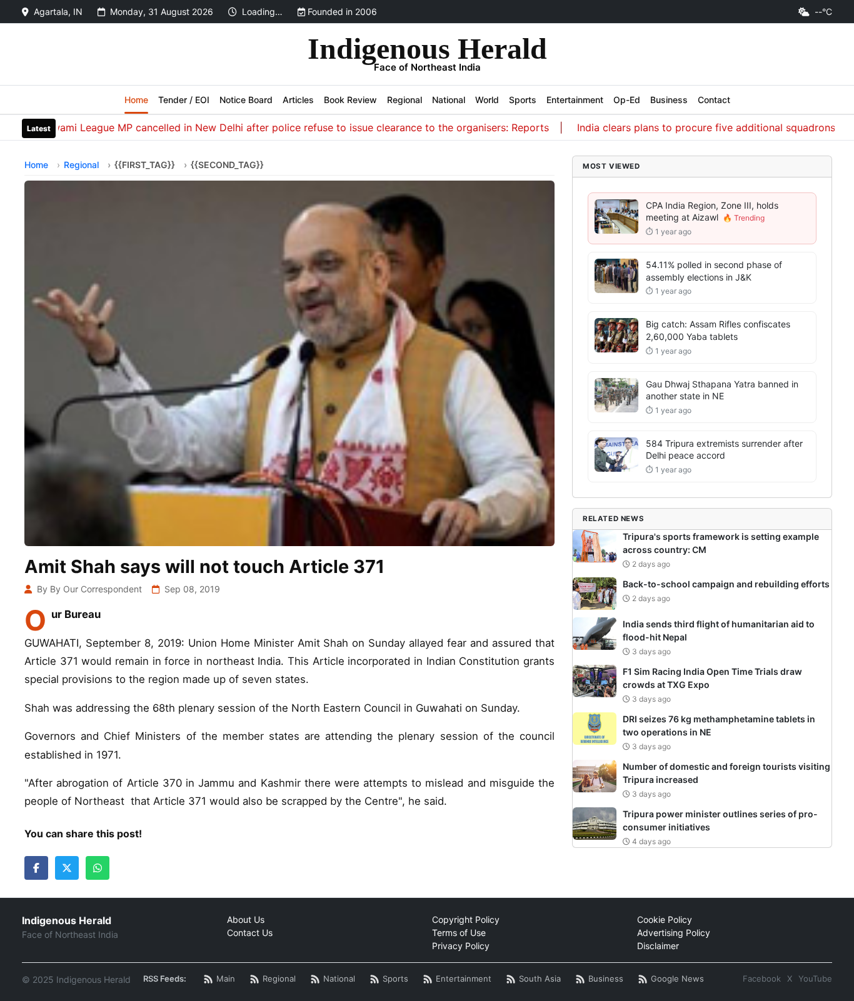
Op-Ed (626, 99)
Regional (404, 99)
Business (669, 99)
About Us (245, 919)
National (448, 99)
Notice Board (246, 99)
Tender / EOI (183, 99)
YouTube (815, 979)
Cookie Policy (664, 919)
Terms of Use (459, 932)
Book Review (350, 99)
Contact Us (250, 932)
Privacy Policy (461, 945)
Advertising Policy (673, 932)
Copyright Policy (466, 919)
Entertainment (574, 99)
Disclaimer (658, 945)
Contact (714, 99)
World (487, 99)
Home (136, 99)
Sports (522, 99)
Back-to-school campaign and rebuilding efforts (726, 584)
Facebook (762, 979)
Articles (298, 99)
